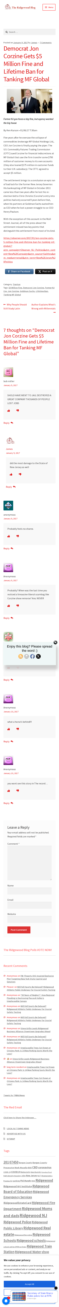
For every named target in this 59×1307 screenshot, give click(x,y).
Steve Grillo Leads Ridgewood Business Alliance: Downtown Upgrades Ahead (28, 1030)
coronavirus (44, 1167)
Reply (6, 422)
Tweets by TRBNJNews (14, 1095)
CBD (35, 1167)
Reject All (29, 1300)
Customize (29, 1292)
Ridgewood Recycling (23, 1235)
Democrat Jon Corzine (33, 287)
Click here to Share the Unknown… (19, 1117)
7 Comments (46, 42)
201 (6, 1162)
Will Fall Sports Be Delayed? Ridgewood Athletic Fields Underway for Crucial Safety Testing (31, 988)
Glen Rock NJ (36, 1172)
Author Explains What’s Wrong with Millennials (43, 306)
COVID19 (15, 1171)
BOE (30, 1167)
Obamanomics (46, 1176)
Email (10, 899)
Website (11, 914)
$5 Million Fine (15, 287)
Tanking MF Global (12, 294)
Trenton (16, 284)
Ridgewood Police (17, 1222)
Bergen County (25, 1162)
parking (16, 1181)
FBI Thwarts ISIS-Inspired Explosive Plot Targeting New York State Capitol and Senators (30, 978)
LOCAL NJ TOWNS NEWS (18, 1128)
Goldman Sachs (27, 291)
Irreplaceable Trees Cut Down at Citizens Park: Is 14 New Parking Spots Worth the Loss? (29, 1050)
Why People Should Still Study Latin (15, 306)
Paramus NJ (7, 1181)
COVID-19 (7, 1172)
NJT (39, 1176)
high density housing (12, 1176)
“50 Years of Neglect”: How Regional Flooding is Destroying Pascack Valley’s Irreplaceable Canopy (30, 998)
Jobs (23, 1175)
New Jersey (31, 1175)
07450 (13, 1162)
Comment (13, 843)
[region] (29, 1281)
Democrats (25, 1172)
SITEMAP (11, 1138)
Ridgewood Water (28, 1252)
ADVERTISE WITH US (16, 1133)
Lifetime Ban (42, 291)
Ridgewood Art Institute (17, 1186)
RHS (33, 1181)
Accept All (29, 1284)
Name (10, 885)
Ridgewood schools (31, 1240)
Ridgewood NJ (33, 1215)
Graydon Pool (46, 1172)
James (34, 42)
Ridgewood (44, 1180)
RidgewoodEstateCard (17, 1203)
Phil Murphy (25, 1180)
